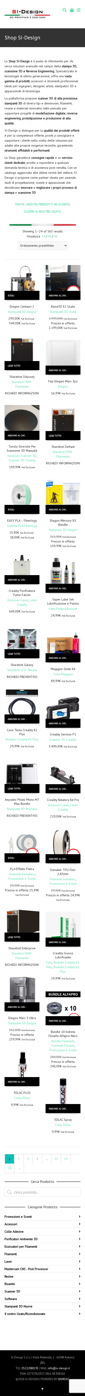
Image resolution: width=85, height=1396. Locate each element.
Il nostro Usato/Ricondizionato (25, 1314)
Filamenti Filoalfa (62, 1046)
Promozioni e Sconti (22, 879)
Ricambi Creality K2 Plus (22, 739)
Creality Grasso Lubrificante (63, 955)
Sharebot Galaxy (22, 665)
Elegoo (63, 386)
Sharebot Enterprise (22, 948)
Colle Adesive (14, 1232)
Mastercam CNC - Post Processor (26, 1269)
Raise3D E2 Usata (63, 306)
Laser (8, 1261)
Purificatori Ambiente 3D (21, 1239)
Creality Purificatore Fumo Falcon (22, 593)
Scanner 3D (12, 1291)
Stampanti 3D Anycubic (22, 809)
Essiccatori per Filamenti (21, 1246)
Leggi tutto (14, 365)
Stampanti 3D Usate (63, 312)
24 (43, 236)
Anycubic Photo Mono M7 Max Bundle (22, 802)
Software (11, 1299)
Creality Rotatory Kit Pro (63, 800)
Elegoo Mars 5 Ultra (22, 1018)
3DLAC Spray (63, 1120)
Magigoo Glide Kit (63, 669)
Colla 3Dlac (22, 1098)
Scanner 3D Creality (22, 460)
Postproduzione (66, 609)
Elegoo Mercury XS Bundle (63, 522)
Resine (9, 1276)
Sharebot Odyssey (22, 377)
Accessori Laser (17, 600)
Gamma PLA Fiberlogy (22, 526)
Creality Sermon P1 (63, 734)
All (56, 236)
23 (66, 1159)
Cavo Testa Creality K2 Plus (22, 732)
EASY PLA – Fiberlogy (22, 520)
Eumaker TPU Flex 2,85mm (62, 872)
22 (56, 1159)
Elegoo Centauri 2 (22, 306)
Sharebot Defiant (63, 447)
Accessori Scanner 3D (21, 456)
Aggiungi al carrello (60, 295)
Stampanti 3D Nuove (18, 1306)
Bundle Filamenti (62, 1041)
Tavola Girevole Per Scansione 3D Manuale (22, 448)
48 (49, 236)
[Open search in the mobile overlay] (42, 1192)
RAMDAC (64, 1379)
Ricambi (10, 1284)
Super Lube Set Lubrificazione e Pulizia (63, 601)
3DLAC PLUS (22, 1093)
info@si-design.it (59, 1368)
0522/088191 (30, 1368)
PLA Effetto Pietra (22, 869)
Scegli (11, 295)
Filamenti (11, 1254)
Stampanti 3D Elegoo (22, 312)
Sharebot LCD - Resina (22, 670)
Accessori (11, 1224)
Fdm (52, 609)
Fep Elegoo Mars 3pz (63, 381)
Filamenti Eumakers (22, 874)
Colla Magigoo (63, 674)
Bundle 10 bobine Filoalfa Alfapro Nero (63, 1034)
